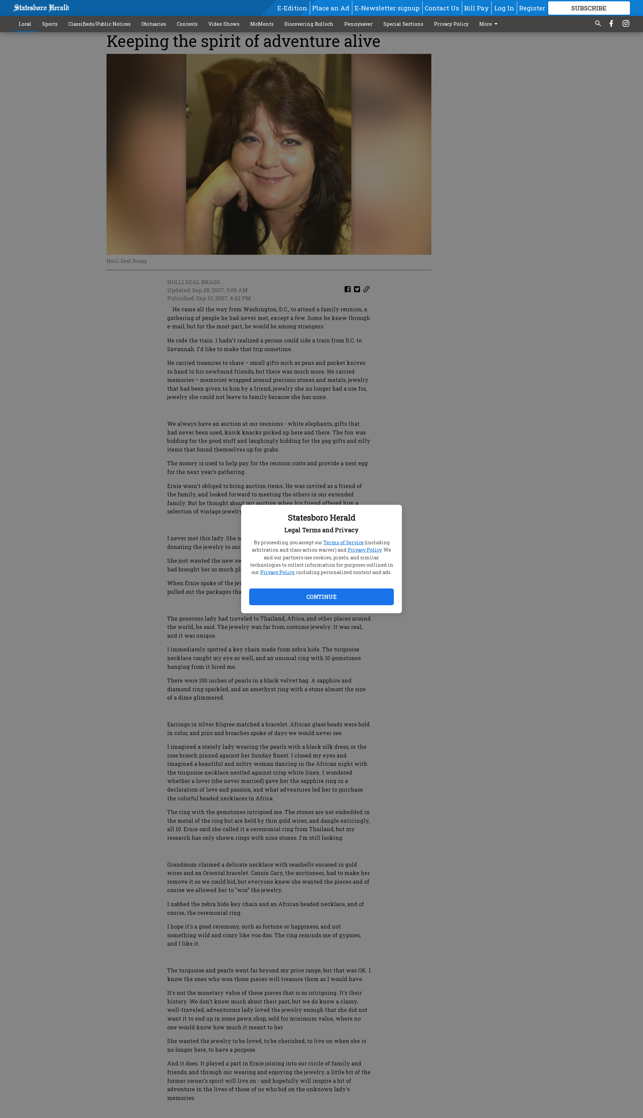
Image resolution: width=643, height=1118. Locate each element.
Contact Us (442, 8)
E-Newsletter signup (387, 8)
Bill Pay (476, 8)
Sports (50, 24)
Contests (187, 24)
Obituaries (153, 24)
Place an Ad (330, 8)
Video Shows (223, 24)
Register (532, 8)
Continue (321, 596)
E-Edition (292, 8)
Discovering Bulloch (309, 24)
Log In (504, 8)
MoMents (262, 24)
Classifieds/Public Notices (99, 24)
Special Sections (403, 24)
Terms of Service (344, 542)
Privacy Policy (364, 550)
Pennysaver (358, 24)
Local (25, 24)
